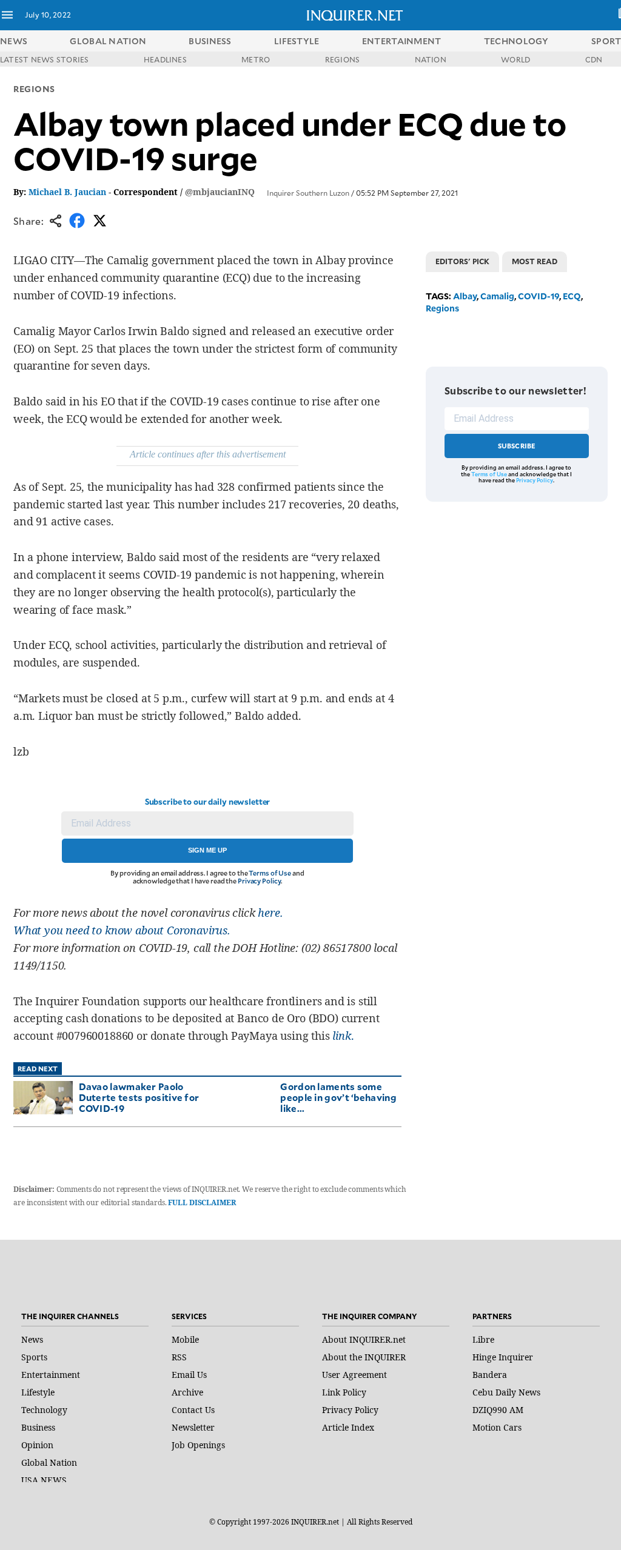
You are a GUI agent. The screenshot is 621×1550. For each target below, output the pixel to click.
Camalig (497, 296)
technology (516, 41)
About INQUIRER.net (364, 1339)
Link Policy (344, 1392)
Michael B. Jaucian (67, 192)
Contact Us (193, 1409)
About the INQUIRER (364, 1357)
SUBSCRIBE (517, 445)
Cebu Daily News (506, 1392)
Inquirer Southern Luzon (308, 193)
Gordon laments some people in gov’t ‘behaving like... (338, 1097)
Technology (44, 1409)
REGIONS (342, 59)
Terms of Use (270, 872)
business (210, 41)
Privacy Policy (259, 880)
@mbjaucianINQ (220, 192)
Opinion (37, 1445)
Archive (187, 1392)
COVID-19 (538, 296)
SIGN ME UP (207, 850)
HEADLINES (165, 59)
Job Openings (198, 1445)
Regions (34, 89)
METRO (255, 59)
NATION (430, 59)
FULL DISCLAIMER (201, 1202)
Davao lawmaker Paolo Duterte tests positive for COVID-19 (139, 1097)
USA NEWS (44, 1480)
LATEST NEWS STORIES (44, 59)
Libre (483, 1339)
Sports (34, 1357)
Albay (465, 296)
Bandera (489, 1374)
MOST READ (534, 261)
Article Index (348, 1427)
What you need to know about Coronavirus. (121, 930)
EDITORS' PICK (462, 261)
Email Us (189, 1374)
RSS (179, 1357)
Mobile (185, 1339)
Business (38, 1427)
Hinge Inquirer (502, 1357)
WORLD (515, 59)
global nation (108, 41)
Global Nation (49, 1462)
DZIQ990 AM (497, 1409)
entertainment (401, 41)
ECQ (572, 296)
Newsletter (193, 1427)
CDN (594, 59)
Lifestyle (38, 1392)
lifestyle (297, 41)
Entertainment (50, 1374)
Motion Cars (497, 1427)
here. (270, 912)
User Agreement (354, 1374)
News (13, 41)
